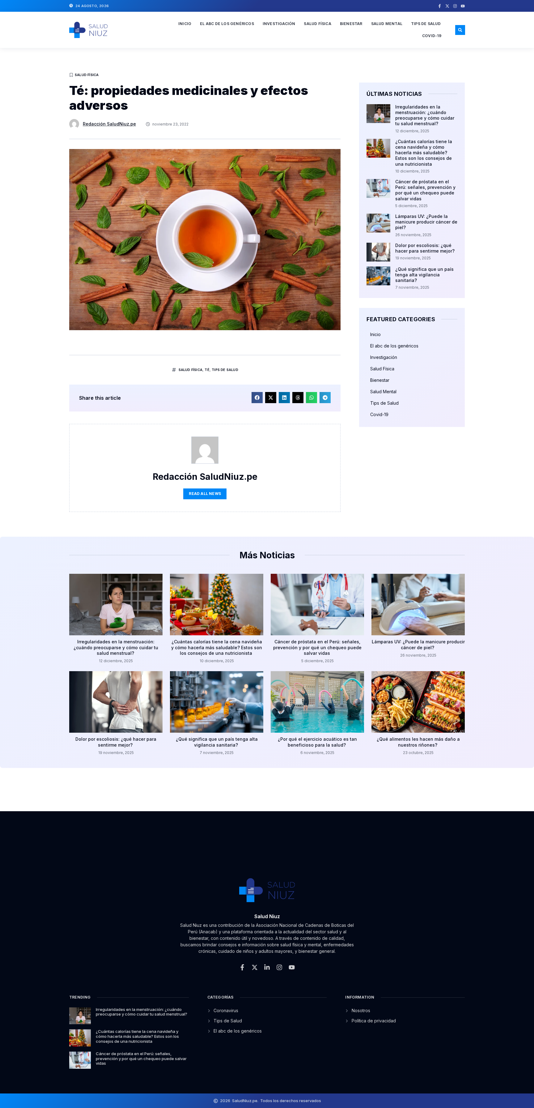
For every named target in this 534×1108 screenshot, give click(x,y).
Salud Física (317, 23)
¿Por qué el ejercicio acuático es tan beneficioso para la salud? (317, 741)
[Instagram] (455, 6)
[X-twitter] (447, 6)
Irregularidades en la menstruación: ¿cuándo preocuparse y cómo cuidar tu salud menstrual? (424, 115)
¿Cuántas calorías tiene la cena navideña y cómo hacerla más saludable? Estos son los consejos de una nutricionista (423, 153)
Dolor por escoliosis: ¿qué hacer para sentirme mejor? (425, 248)
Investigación (279, 23)
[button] (460, 30)
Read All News (205, 493)
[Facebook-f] (440, 6)
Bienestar (351, 23)
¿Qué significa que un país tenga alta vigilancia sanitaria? (424, 274)
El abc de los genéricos (227, 23)
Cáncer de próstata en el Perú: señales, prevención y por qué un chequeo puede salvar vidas (425, 190)
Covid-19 (432, 35)
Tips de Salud (426, 23)
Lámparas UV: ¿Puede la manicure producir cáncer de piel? (426, 222)
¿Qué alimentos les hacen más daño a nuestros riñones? (418, 741)
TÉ (207, 370)
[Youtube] (463, 6)
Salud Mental (386, 23)
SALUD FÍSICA (190, 370)
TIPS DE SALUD (225, 370)
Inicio (184, 23)
